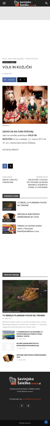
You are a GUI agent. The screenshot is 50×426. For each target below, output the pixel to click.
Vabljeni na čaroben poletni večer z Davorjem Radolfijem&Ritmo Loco (29, 228)
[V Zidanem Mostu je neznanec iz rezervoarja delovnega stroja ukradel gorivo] (8, 335)
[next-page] (7, 366)
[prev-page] (3, 366)
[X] (10, 166)
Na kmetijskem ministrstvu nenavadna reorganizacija (28, 344)
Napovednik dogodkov (9, 62)
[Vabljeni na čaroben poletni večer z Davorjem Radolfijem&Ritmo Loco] (9, 229)
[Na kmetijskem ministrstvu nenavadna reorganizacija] (8, 346)
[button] (4, 3)
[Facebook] (4, 166)
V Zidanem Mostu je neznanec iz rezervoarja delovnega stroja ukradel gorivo (30, 334)
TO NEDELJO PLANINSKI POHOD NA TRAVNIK (23, 315)
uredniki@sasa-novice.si (32, 399)
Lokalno (6, 233)
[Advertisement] (25, 33)
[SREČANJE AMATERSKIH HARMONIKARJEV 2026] (9, 217)
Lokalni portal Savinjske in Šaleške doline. (25, 389)
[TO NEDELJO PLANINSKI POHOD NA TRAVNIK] (9, 206)
